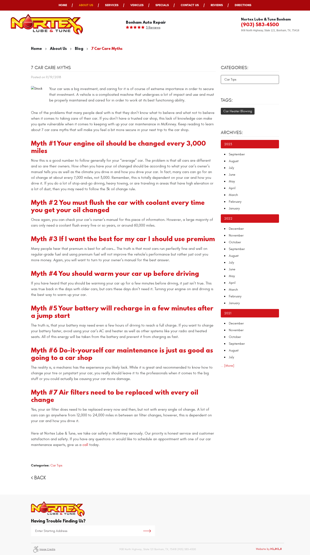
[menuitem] (63, 5)
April (232, 188)
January (234, 208)
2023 (228, 144)
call (85, 445)
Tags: (227, 100)
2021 (227, 313)
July (231, 168)
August (234, 161)
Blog (79, 48)
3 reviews (153, 27)
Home (63, 5)
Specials (162, 5)
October (235, 242)
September (237, 154)
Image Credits (47, 549)
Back (40, 478)
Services (112, 5)
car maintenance (131, 350)
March (233, 195)
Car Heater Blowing (237, 111)
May (232, 181)
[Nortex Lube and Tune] (47, 24)
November (236, 235)
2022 (228, 218)
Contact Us (190, 5)
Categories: (234, 67)
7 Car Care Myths (107, 48)
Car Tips (56, 465)
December (236, 229)
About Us (86, 5)
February (235, 202)
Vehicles (137, 5)
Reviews (217, 5)
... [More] (227, 366)
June (232, 174)
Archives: (232, 132)
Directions (243, 5)
